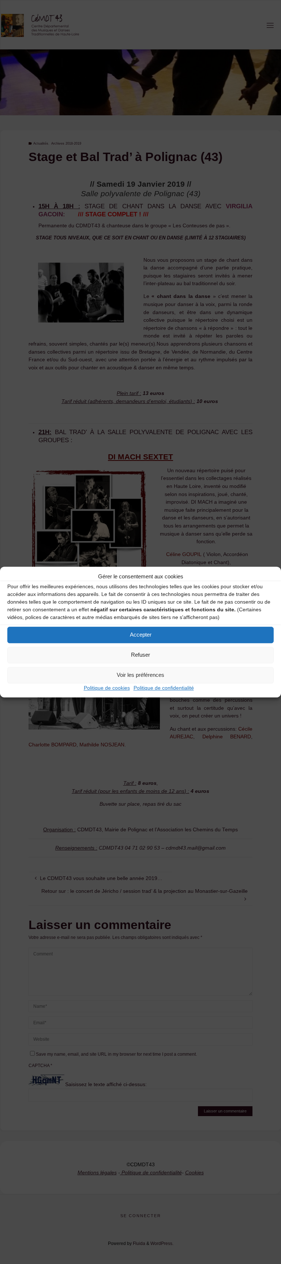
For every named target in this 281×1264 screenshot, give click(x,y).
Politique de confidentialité (164, 688)
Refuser (140, 655)
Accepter (140, 634)
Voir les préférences (140, 675)
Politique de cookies (107, 688)
